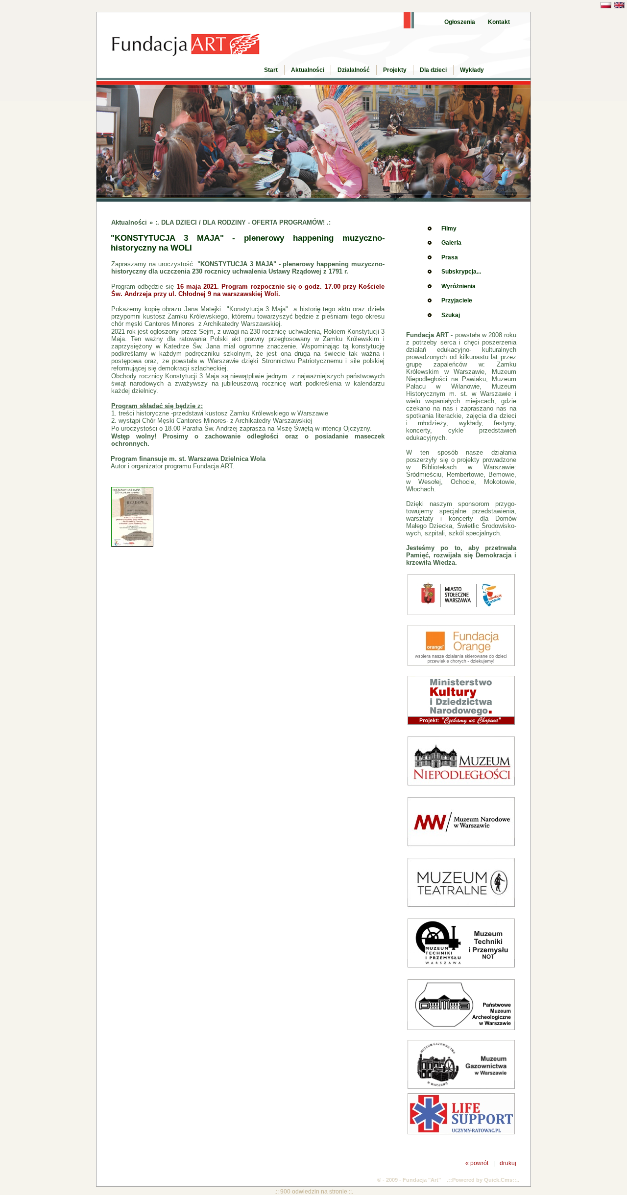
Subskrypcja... (461, 272)
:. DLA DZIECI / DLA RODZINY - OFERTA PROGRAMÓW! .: (243, 222)
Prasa (449, 257)
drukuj (508, 1163)
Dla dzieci (433, 70)
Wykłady (472, 70)
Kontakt (499, 22)
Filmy (449, 228)
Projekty (395, 70)
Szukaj (450, 315)
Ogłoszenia (459, 22)
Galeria (451, 243)
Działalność (354, 70)
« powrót (476, 1163)
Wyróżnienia (458, 286)
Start (271, 70)
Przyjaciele (456, 300)
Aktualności (307, 70)
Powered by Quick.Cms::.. (485, 1180)
